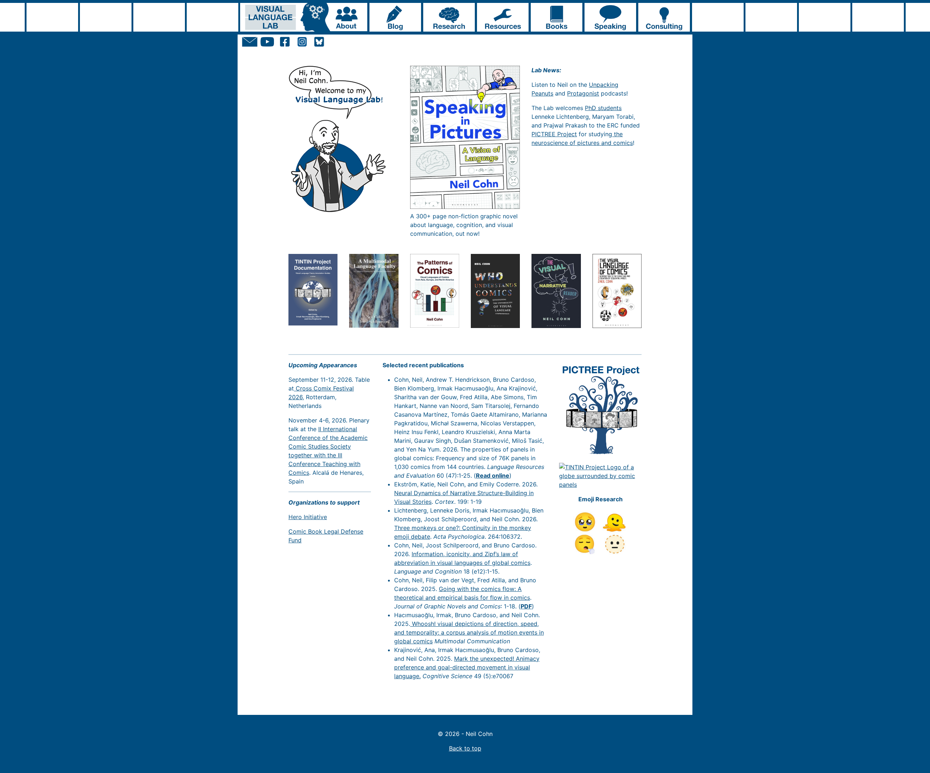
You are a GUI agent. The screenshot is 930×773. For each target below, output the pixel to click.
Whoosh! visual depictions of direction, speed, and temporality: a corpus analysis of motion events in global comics (469, 632)
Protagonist (583, 93)
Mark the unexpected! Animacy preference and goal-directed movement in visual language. (466, 667)
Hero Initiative (307, 517)
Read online (492, 475)
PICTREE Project (554, 134)
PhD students (603, 108)
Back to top (465, 748)
